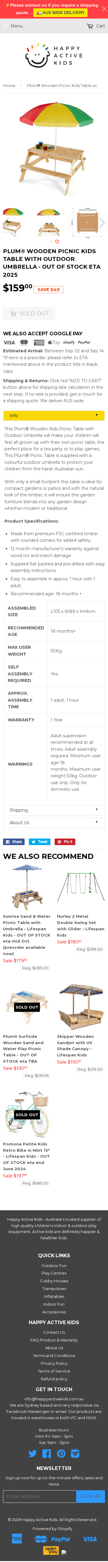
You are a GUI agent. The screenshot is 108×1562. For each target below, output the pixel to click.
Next (101, 222)
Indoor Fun (54, 1304)
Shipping (54, 810)
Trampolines (54, 1288)
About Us (54, 822)
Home (9, 85)
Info (54, 415)
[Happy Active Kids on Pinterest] (61, 1455)
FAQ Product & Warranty (54, 1340)
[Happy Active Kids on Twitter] (32, 1455)
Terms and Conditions (54, 1355)
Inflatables (54, 1296)
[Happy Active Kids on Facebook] (46, 1455)
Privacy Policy (54, 1363)
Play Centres (54, 1273)
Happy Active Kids (39, 1519)
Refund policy (54, 1378)
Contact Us (54, 1332)
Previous (6, 222)
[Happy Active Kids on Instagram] (75, 1455)
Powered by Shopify (52, 1528)
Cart (100, 26)
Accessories (54, 1311)
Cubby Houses (54, 1280)
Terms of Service (54, 1371)
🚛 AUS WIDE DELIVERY (60, 12)
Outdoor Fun (54, 1265)
